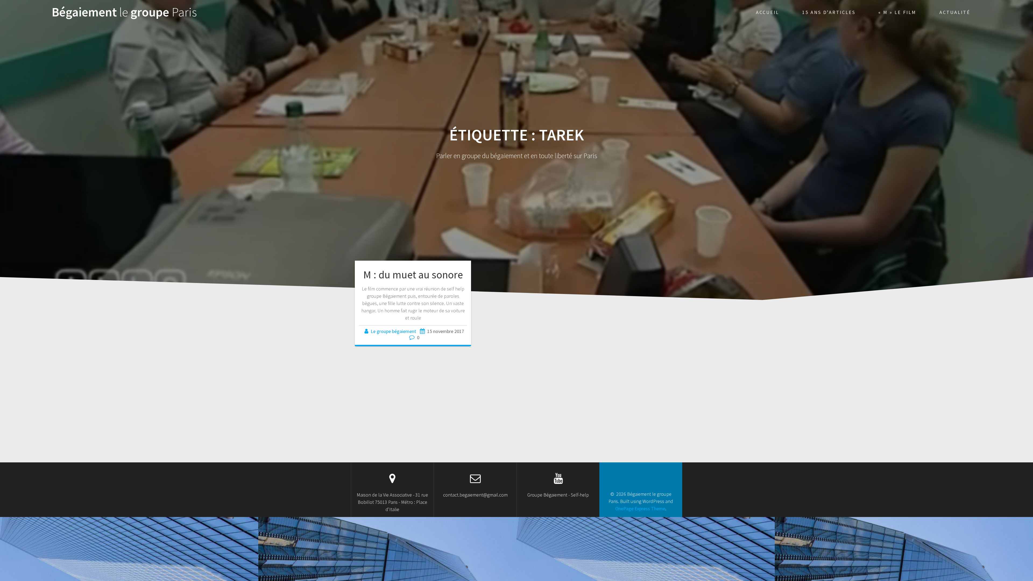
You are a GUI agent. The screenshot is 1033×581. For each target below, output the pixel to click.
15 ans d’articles (828, 12)
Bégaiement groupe (124, 12)
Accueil (767, 12)
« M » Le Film (897, 12)
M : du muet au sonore (413, 274)
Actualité (954, 12)
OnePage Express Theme (640, 508)
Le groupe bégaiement (393, 331)
